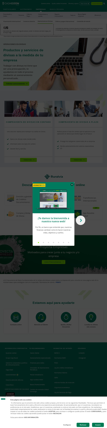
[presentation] (80, 221)
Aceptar (98, 425)
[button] (38, 242)
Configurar (67, 425)
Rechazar (83, 425)
